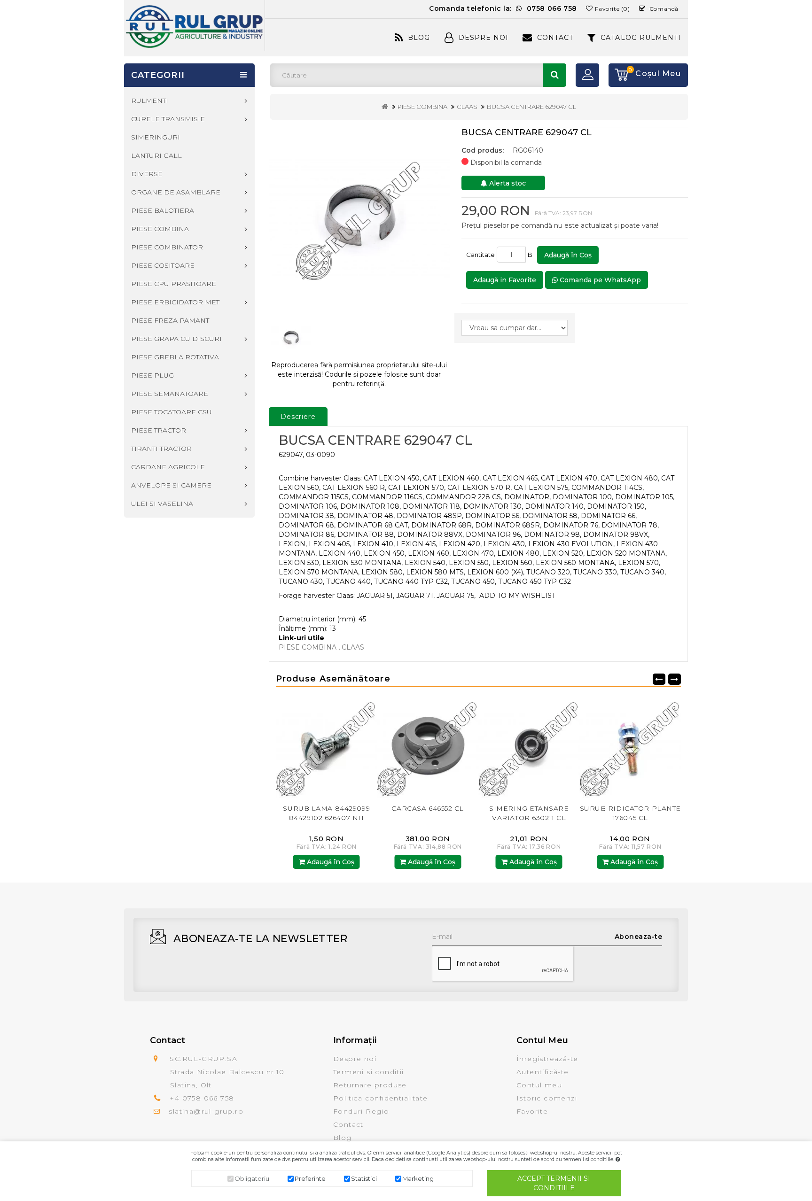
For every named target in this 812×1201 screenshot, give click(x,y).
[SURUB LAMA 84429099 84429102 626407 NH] (630, 747)
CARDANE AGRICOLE (168, 467)
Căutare (554, 75)
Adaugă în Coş (568, 255)
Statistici (364, 1178)
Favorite (532, 1111)
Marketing (418, 1178)
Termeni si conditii (368, 1072)
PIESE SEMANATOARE (169, 393)
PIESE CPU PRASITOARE (173, 283)
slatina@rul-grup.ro (206, 1111)
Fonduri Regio (361, 1111)
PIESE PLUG (152, 375)
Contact (555, 37)
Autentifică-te (542, 1072)
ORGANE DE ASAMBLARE (175, 192)
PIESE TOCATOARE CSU (171, 412)
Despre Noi (483, 37)
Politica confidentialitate (380, 1098)
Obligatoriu (251, 1178)
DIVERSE (147, 174)
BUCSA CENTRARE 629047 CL (531, 106)
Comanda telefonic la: (503, 8)
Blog (419, 37)
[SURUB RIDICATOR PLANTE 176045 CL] (529, 747)
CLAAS (467, 106)
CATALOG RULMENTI (641, 37)
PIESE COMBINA (422, 106)
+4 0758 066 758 (202, 1098)
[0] (618, 75)
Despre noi (354, 1058)
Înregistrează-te (547, 1058)
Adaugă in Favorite (504, 280)
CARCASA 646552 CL (326, 808)
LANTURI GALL (156, 155)
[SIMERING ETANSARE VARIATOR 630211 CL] (428, 747)
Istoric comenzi (546, 1098)
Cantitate (480, 254)
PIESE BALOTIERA (162, 210)
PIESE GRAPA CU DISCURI (176, 338)
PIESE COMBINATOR (167, 247)
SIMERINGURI (155, 137)
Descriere (298, 416)
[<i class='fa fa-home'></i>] (385, 106)
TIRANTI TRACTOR (161, 448)
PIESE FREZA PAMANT (170, 320)
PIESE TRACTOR (158, 430)
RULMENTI (149, 100)
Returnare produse (370, 1085)
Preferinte (310, 1178)
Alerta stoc (506, 183)
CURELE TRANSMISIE (168, 119)
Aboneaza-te (639, 936)
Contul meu (539, 1085)
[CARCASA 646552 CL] (326, 747)
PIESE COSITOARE (163, 265)
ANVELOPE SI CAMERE (171, 485)
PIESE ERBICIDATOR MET (175, 302)
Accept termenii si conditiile (553, 1183)
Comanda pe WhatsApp (599, 280)
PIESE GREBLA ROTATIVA (175, 357)
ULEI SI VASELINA (162, 503)
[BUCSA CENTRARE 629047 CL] (359, 218)
